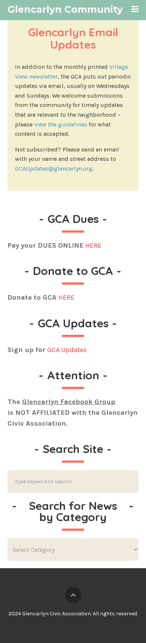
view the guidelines (60, 124)
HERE (93, 245)
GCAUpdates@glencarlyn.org (53, 168)
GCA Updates (67, 350)
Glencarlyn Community (65, 9)
